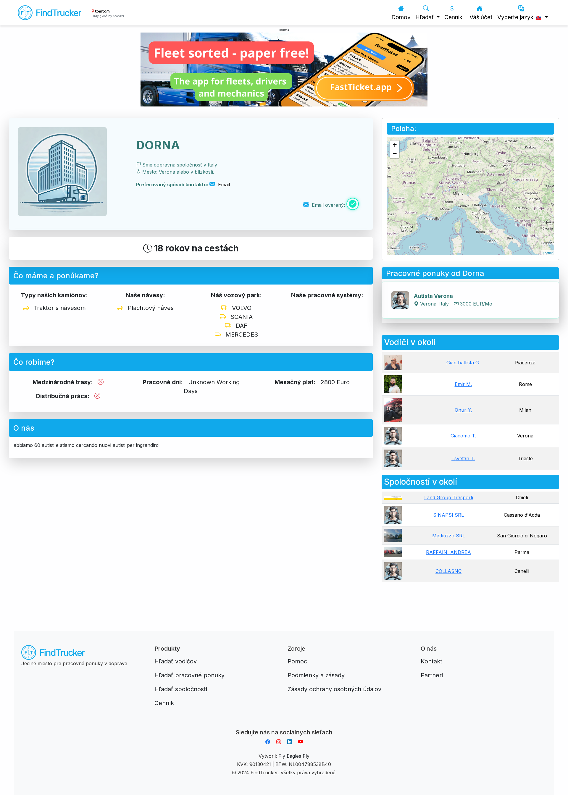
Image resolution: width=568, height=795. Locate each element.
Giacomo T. (463, 436)
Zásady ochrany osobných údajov (334, 689)
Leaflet (548, 252)
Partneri (432, 675)
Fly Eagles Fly (293, 756)
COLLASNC (448, 571)
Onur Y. (463, 410)
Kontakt (431, 661)
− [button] (395, 153)
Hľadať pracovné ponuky (189, 675)
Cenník (453, 17)
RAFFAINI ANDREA (448, 552)
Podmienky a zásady (316, 675)
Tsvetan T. (463, 458)
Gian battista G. (463, 363)
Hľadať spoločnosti (180, 689)
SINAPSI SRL (448, 515)
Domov (401, 17)
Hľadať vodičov (175, 661)
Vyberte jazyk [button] (516, 17)
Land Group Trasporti (448, 497)
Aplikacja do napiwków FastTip (284, 725)
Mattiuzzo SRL (448, 536)
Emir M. (463, 384)
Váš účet (481, 17)
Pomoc (297, 661)
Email (223, 185)
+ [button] (395, 144)
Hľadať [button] (425, 17)
